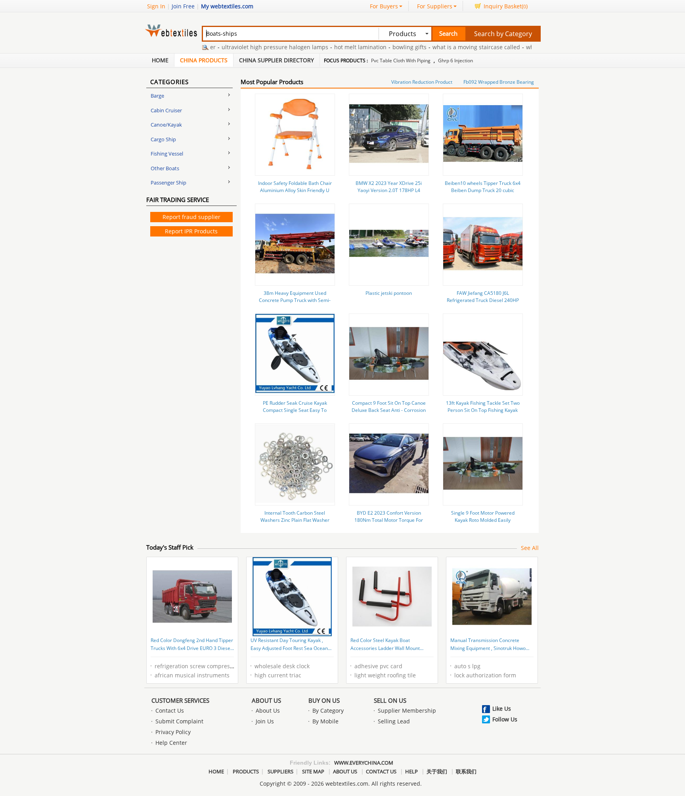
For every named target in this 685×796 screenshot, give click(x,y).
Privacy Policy (173, 732)
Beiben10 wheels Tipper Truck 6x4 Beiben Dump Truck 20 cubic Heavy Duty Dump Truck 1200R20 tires (482, 194)
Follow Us (504, 719)
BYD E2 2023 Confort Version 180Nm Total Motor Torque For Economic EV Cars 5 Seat (388, 520)
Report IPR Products (191, 231)
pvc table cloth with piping (401, 60)
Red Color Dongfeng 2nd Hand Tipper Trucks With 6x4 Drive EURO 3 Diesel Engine (192, 645)
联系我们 (466, 771)
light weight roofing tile (385, 675)
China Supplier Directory (276, 60)
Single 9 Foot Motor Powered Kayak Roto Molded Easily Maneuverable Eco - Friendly (483, 520)
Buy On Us (324, 700)
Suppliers (280, 771)
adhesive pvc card (378, 666)
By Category (328, 710)
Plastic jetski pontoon (388, 293)
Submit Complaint (179, 721)
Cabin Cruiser (166, 110)
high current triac (277, 675)
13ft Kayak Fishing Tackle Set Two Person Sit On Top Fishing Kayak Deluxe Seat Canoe (483, 410)
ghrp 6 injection (455, 60)
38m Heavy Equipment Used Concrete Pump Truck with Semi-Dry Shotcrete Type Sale (295, 300)
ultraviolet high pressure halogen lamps (260, 47)
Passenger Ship (168, 182)
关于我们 (437, 771)
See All (530, 548)
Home (160, 60)
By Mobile (325, 721)
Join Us (265, 721)
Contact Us (169, 710)
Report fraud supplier (191, 217)
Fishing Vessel (167, 153)
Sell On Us (390, 700)
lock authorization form (485, 675)
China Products (204, 60)
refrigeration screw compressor (196, 666)
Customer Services (180, 700)
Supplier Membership (407, 710)
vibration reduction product (421, 82)
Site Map (313, 771)
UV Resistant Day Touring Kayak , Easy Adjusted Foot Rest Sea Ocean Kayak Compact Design (289, 645)
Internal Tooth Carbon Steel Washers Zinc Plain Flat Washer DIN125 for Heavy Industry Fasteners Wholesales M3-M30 (294, 524)
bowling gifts (395, 47)
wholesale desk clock (282, 666)
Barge (157, 95)
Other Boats (165, 168)
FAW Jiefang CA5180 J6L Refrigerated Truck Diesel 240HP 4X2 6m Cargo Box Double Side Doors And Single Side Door (483, 304)
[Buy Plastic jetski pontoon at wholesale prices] (389, 281)
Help (411, 771)
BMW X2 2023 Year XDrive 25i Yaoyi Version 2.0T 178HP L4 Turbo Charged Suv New (389, 190)
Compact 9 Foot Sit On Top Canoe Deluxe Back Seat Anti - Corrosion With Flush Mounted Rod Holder (389, 410)
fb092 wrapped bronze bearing (498, 82)
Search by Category (503, 33)
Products (246, 771)
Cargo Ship (163, 139)
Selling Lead (394, 721)
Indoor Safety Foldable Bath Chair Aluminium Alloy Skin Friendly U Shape (295, 190)
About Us (266, 700)
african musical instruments (192, 675)
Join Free (183, 6)
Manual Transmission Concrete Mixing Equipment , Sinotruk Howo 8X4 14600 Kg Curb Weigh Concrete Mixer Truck (489, 645)
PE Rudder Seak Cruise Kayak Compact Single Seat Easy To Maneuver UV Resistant (295, 410)
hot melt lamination (346, 47)
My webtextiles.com (227, 6)
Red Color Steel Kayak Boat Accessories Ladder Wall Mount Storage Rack (385, 645)
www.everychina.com (363, 762)
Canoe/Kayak (166, 124)
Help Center (171, 742)
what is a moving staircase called (462, 47)
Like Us (501, 708)
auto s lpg (467, 666)
